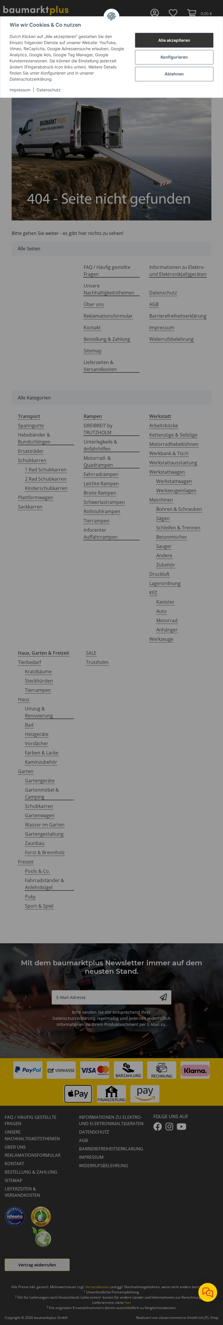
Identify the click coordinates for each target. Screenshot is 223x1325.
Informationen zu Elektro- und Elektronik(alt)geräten (177, 270)
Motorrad (166, 620)
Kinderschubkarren (46, 488)
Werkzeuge (161, 639)
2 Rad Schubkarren (45, 479)
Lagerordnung (165, 583)
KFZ (153, 592)
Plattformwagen (35, 497)
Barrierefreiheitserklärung (177, 316)
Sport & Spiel (39, 906)
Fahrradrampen (101, 474)
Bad (29, 725)
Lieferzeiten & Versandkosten (100, 365)
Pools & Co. (37, 871)
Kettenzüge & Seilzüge (173, 435)
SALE (91, 653)
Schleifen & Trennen (178, 527)
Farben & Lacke (41, 753)
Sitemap (93, 350)
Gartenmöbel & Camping (42, 793)
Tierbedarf (29, 662)
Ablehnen (174, 74)
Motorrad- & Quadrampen (98, 461)
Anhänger (167, 630)
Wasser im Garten (44, 824)
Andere (164, 555)
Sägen (163, 518)
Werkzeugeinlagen (176, 490)
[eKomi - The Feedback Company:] (41, 1216)
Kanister (165, 602)
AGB (154, 304)
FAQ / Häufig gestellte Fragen (107, 270)
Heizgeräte (36, 734)
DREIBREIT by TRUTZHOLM (98, 429)
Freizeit (26, 862)
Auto (161, 611)
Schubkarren (32, 460)
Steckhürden (39, 681)
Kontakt (92, 327)
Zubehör (165, 565)
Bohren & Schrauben (179, 509)
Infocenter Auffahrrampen (101, 533)
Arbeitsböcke (163, 425)
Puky (30, 896)
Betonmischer (171, 537)
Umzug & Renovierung (39, 712)
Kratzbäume (38, 671)
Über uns (94, 304)
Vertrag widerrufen (37, 1265)
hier (128, 1302)
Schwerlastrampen (104, 502)
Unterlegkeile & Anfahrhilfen (100, 445)
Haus (23, 699)
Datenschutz (49, 90)
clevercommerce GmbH (178, 1317)
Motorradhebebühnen (174, 444)
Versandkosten (97, 1286)
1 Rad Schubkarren (45, 469)
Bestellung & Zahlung (107, 339)
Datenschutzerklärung (74, 1018)
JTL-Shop (211, 1317)
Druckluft (159, 574)
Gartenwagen (40, 815)
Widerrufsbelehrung (171, 339)
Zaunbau (34, 843)
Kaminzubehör (41, 762)
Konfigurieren (174, 57)
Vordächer (36, 743)
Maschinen (161, 500)
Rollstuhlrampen (102, 511)
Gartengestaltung (44, 834)
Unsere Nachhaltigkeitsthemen (109, 289)
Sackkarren (30, 507)
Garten (25, 771)
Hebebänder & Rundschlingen (34, 438)
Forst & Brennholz (44, 852)
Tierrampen (96, 520)
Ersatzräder (31, 451)
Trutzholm (97, 662)
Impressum (20, 90)
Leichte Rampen (101, 483)
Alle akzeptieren (174, 40)
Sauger (164, 546)
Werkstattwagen (167, 472)
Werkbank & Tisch (168, 453)
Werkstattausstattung (173, 462)
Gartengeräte (40, 780)
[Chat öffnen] (207, 1292)
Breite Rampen (100, 493)
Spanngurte (31, 425)
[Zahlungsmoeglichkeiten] (111, 1082)
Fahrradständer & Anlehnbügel (44, 883)
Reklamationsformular (108, 316)
